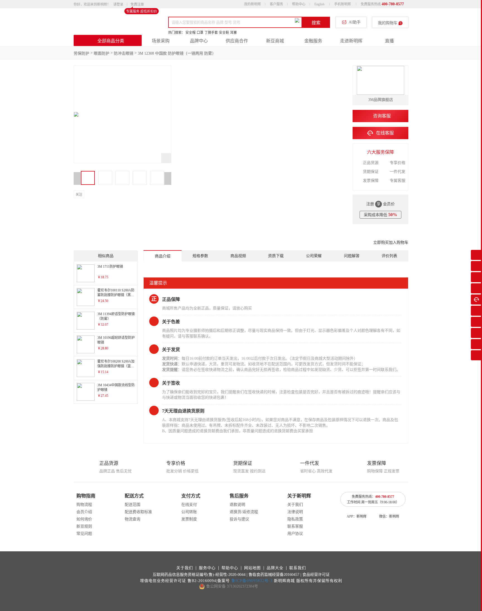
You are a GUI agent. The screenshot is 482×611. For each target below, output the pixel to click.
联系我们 (297, 568)
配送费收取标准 (138, 512)
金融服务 (313, 40)
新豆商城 (275, 40)
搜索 (316, 22)
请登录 (118, 4)
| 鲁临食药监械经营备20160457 (273, 575)
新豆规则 (84, 526)
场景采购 (161, 40)
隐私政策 (295, 519)
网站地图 (252, 568)
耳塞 (233, 33)
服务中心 (207, 568)
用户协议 (295, 534)
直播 (389, 40)
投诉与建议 (239, 519)
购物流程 (84, 505)
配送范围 (132, 505)
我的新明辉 (252, 4)
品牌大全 (275, 568)
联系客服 (295, 526)
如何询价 (84, 519)
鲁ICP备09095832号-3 (252, 581)
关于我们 (295, 505)
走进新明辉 (351, 40)
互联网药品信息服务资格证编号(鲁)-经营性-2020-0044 (199, 575)
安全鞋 (224, 33)
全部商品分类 (110, 40)
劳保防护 (81, 53)
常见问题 (84, 534)
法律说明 (295, 512)
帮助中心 (298, 4)
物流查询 (132, 519)
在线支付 (189, 505)
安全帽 (190, 33)
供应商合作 (237, 40)
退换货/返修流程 (244, 512)
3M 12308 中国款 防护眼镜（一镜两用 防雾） (177, 53)
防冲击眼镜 (123, 53)
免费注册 (137, 5)
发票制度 (189, 519)
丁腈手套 (211, 33)
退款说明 (237, 505)
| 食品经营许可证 (315, 575)
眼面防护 (101, 53)
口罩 (200, 33)
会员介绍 (84, 512)
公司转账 (189, 512)
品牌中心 (199, 40)
